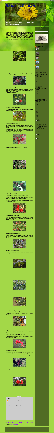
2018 (37, 115)
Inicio (20, 422)
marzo (38, 138)
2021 (37, 111)
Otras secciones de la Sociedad (29, 22)
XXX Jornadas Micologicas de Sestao (42, 129)
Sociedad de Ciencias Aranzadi (40, 99)
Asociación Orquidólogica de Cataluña (41, 74)
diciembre (38, 120)
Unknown (10, 400)
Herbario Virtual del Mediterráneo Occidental (41, 93)
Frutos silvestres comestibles (41, 123)
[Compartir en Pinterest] (20, 396)
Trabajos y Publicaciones (18, 22)
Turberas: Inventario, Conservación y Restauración (41, 101)
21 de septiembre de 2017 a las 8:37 (17, 400)
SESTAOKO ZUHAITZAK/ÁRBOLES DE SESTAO (14, 24)
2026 (37, 104)
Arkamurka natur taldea (39, 46)
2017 (37, 116)
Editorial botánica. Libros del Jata (41, 82)
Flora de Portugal (38, 83)
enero (38, 141)
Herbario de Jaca (38, 89)
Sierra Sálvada (38, 65)
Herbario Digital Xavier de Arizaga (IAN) (41, 91)
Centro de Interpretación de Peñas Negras (41, 79)
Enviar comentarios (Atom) (14, 424)
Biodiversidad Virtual (39, 76)
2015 (37, 119)
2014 (37, 142)
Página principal (8, 22)
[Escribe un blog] (17, 396)
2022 (37, 109)
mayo (38, 135)
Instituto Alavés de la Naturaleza (41, 55)
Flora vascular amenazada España (41, 88)
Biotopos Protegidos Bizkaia (40, 77)
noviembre (38, 121)
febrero (38, 139)
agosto (38, 132)
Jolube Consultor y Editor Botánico (41, 94)
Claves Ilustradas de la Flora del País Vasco (41, 81)
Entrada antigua (29, 422)
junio (38, 134)
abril (38, 137)
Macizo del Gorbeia (39, 60)
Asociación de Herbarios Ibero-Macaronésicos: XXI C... (41, 125)
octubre (38, 131)
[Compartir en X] (18, 396)
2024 (37, 107)
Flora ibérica (38, 85)
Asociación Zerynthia (39, 75)
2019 (37, 113)
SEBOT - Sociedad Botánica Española (41, 98)
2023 (37, 108)
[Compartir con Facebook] (19, 396)
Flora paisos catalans (39, 86)
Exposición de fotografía (40, 128)
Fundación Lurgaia (39, 51)
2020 (37, 112)
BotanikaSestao (20, 5)
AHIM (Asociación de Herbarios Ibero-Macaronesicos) (41, 73)
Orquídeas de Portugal (39, 95)
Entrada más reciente (10, 422)
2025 (37, 105)
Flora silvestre (38, 87)
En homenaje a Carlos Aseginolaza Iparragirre (42, 127)
